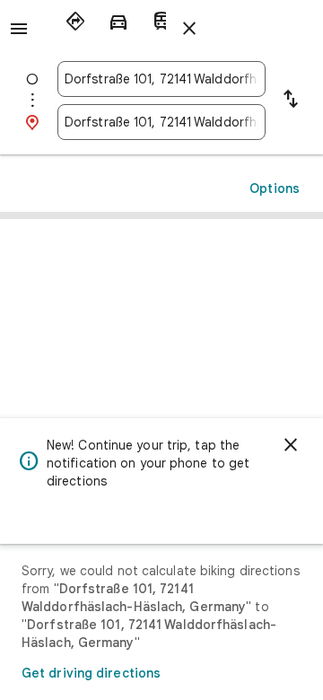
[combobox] (161, 79)
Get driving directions (91, 673)
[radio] (75, 21)
